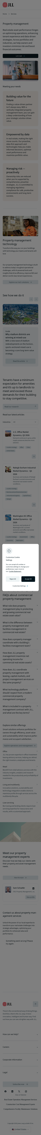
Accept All (28, 579)
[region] (20, 567)
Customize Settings (20, 586)
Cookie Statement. (15, 571)
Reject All (13, 579)
